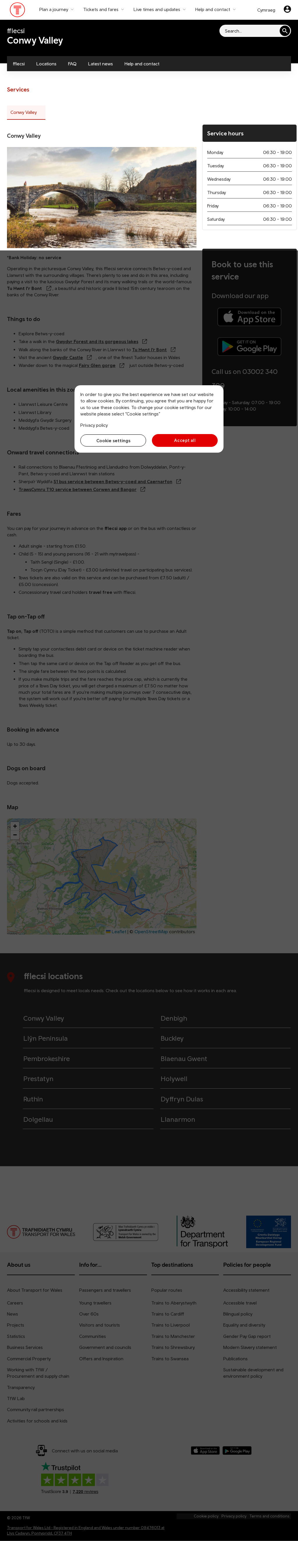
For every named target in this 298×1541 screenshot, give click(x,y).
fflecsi (19, 63)
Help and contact (142, 63)
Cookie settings (113, 440)
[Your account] (287, 10)
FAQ (72, 63)
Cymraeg (266, 9)
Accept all (185, 440)
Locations (46, 63)
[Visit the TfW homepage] (17, 11)
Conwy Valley (23, 112)
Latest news (100, 63)
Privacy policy (94, 425)
